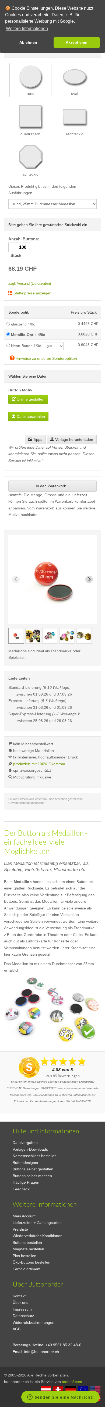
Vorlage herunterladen (73, 439)
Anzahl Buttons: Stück (24, 247)
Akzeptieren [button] (77, 42)
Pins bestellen (24, 1256)
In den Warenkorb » (52, 486)
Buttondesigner (25, 1162)
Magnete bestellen (28, 1249)
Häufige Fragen (26, 1182)
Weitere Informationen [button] (27, 28)
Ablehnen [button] (28, 42)
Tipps (37, 439)
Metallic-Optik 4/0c (27, 335)
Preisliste (20, 1229)
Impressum (22, 1309)
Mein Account (24, 1216)
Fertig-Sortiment (26, 1269)
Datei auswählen (30, 416)
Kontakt (19, 1296)
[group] (16, 636)
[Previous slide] (16, 579)
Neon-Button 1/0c (25, 346)
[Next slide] (89, 579)
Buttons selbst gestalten (33, 1169)
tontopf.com (72, 1381)
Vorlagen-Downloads (30, 1149)
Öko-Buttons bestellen (31, 1262)
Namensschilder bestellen (35, 1156)
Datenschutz (23, 1316)
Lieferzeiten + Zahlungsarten (37, 1222)
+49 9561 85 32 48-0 (63, 1345)
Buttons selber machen (32, 1176)
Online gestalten (30, 399)
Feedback (21, 1189)
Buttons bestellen (27, 1242)
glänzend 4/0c (22, 324)
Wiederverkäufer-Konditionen (37, 1236)
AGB (16, 1329)
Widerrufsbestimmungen (33, 1322)
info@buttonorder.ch (41, 1351)
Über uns (20, 1302)
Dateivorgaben (25, 1142)
